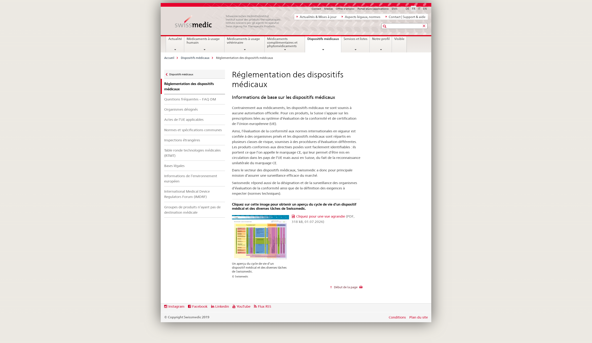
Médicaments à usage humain (203, 40)
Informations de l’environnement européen (190, 178)
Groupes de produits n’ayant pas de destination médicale (192, 210)
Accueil (169, 58)
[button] (385, 26)
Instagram (176, 306)
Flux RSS (264, 306)
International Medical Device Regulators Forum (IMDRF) (187, 194)
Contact (316, 8)
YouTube (243, 306)
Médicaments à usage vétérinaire (243, 40)
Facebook (199, 306)
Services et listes (355, 39)
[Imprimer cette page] (360, 288)
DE (407, 8)
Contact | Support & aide (407, 17)
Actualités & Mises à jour (317, 17)
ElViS (395, 8)
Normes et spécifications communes (193, 130)
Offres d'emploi (345, 8)
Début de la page (345, 287)
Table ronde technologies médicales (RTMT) (192, 153)
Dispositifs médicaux (324, 40)
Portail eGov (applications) (373, 8)
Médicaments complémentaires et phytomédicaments (282, 42)
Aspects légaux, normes (362, 17)
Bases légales (174, 166)
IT (419, 8)
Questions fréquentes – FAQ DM (190, 99)
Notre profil (381, 39)
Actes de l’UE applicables (184, 119)
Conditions (397, 317)
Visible (399, 39)
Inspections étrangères (182, 140)
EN (425, 8)
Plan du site (418, 317)
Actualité (175, 39)
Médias (328, 8)
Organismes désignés (181, 109)
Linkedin (222, 306)
